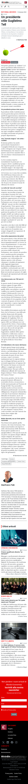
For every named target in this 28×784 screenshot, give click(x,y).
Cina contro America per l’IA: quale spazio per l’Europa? (13, 601)
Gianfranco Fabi (8, 485)
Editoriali (10, 738)
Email (2, 703)
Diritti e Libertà (7, 641)
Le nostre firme (12, 735)
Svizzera (12, 459)
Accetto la (9, 710)
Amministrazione (5, 752)
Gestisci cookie (13, 776)
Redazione (4, 749)
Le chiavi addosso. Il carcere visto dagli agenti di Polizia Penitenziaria (13, 646)
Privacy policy (12, 710)
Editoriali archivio (8, 12)
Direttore (10, 732)
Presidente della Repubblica (8, 461)
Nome (2, 697)
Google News (6, 62)
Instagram (14, 62)
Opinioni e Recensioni (9, 548)
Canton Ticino (21, 461)
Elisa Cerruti (17, 779)
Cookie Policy (18, 773)
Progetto (10, 728)
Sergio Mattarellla (6, 463)
